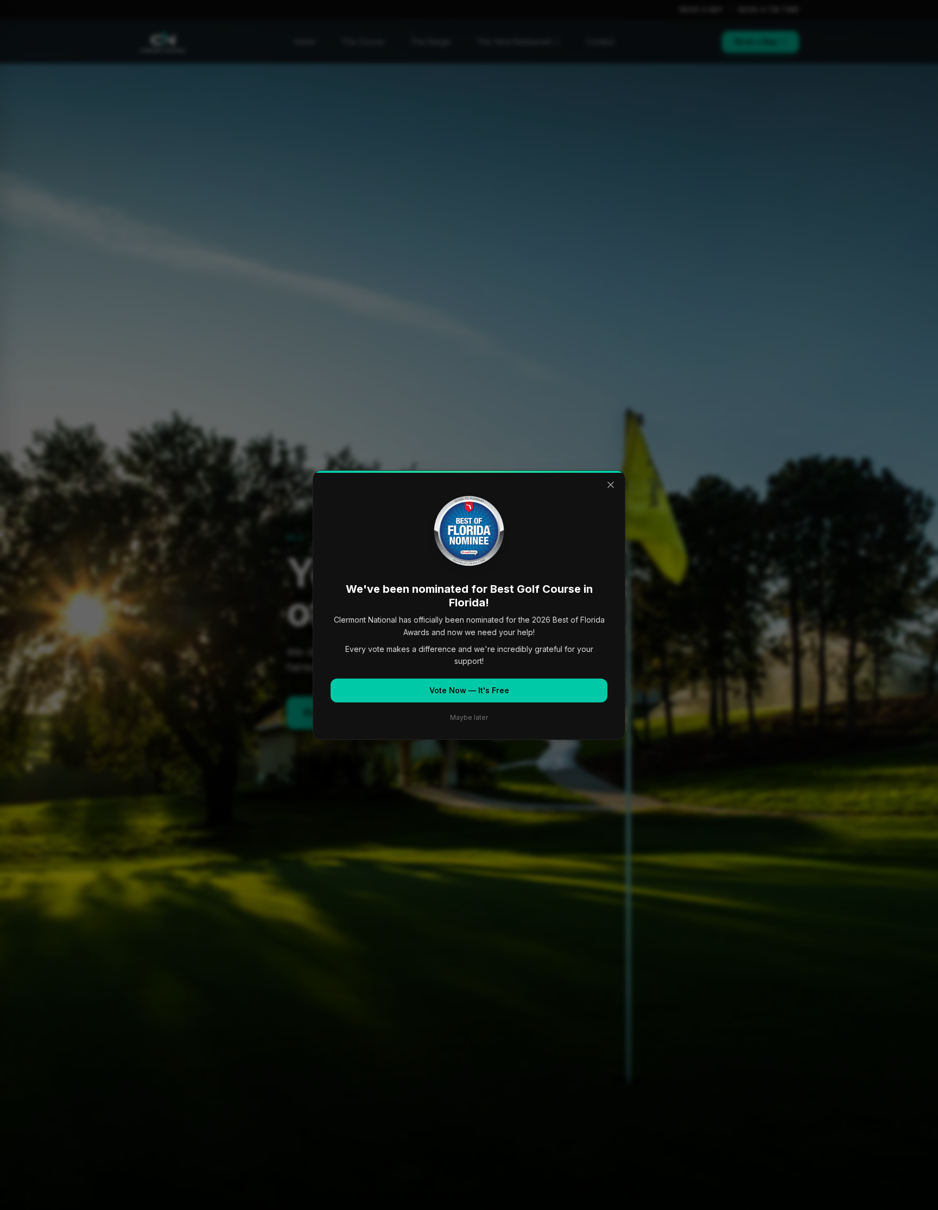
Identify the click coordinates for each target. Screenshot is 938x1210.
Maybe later (469, 717)
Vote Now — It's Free (469, 690)
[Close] (610, 484)
